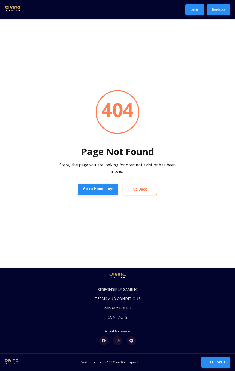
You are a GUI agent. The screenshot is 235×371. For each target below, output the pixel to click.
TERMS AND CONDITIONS (117, 298)
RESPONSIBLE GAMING (118, 289)
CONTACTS (117, 317)
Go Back (140, 189)
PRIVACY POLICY (118, 308)
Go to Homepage (98, 188)
